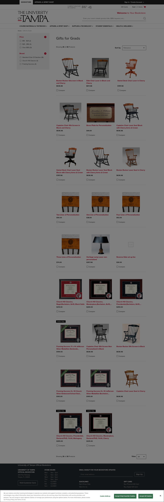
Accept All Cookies (146, 496)
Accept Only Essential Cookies (125, 496)
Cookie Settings (105, 496)
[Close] (160, 495)
